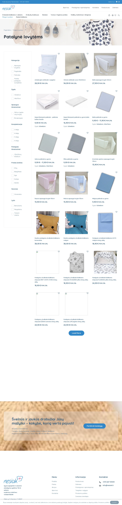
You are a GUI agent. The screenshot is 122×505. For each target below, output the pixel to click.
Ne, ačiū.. (61, 261)
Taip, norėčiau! (61, 255)
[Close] (77, 240)
